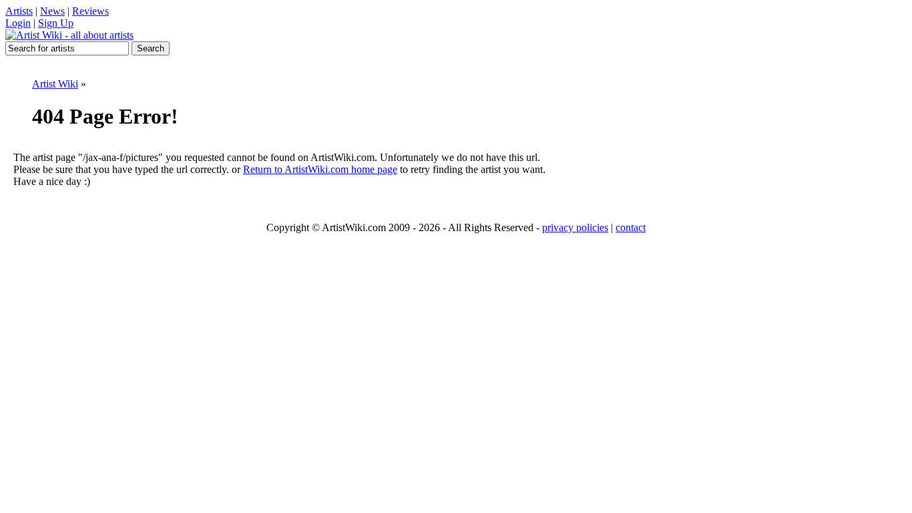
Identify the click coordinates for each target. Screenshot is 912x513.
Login (18, 23)
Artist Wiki (55, 84)
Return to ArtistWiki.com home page (320, 169)
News (52, 11)
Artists (19, 11)
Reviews (90, 11)
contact (631, 227)
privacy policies (575, 227)
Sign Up (55, 23)
